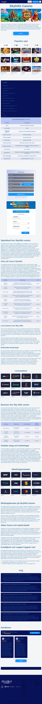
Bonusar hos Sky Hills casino (8, 98)
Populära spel (5, 85)
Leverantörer (5, 95)
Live (15, 45)
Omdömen (5, 115)
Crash (25, 45)
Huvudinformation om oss (8, 88)
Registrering (5, 90)
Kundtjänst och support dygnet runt (10, 110)
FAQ (3, 113)
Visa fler (21, 660)
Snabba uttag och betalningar (9, 100)
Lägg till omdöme (35, 632)
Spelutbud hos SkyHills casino (9, 93)
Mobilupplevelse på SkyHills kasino (10, 105)
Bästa (5, 45)
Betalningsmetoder (6, 103)
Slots (36, 45)
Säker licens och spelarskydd (8, 108)
